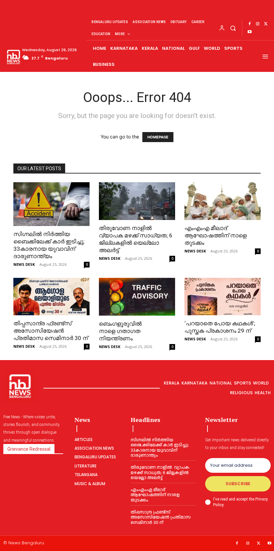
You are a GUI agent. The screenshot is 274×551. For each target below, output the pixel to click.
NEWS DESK (24, 264)
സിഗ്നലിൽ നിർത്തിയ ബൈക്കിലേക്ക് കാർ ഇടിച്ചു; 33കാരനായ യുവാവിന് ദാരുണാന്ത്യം (160, 448)
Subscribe (238, 483)
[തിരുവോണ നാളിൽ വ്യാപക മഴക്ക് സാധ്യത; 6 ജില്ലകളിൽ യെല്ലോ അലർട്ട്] (137, 201)
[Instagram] (258, 24)
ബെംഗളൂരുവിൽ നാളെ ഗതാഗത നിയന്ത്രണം (120, 331)
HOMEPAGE (157, 137)
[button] (233, 28)
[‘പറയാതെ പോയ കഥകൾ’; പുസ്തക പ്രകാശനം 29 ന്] (222, 297)
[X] (266, 24)
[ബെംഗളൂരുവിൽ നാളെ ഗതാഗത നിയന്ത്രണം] (137, 297)
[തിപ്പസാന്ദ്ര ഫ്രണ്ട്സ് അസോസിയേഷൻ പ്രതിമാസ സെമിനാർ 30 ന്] (51, 297)
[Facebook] (250, 24)
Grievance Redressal (28, 449)
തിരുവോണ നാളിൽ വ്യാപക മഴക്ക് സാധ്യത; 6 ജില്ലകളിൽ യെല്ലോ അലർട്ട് (160, 472)
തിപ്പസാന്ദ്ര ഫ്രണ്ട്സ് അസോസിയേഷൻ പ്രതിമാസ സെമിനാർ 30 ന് (51, 330)
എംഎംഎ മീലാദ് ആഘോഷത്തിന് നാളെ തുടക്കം (215, 235)
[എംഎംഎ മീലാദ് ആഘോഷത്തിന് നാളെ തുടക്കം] (222, 201)
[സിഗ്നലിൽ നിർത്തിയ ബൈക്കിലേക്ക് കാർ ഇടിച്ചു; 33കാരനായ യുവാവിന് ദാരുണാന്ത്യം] (51, 204)
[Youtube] (250, 32)
